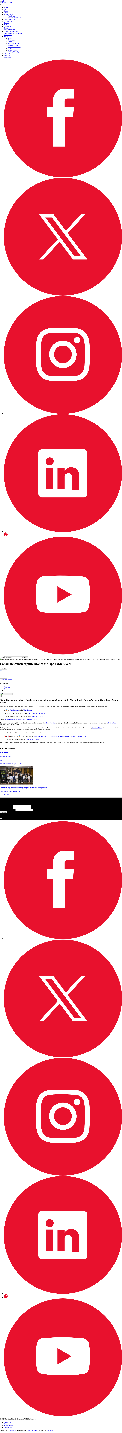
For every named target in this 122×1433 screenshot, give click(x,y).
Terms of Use (8, 1427)
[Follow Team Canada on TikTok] (6, 536)
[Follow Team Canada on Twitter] (63, 295)
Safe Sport (7, 53)
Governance (11, 40)
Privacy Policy (8, 1425)
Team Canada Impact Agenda (13, 33)
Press (5, 24)
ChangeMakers (11, 1430)
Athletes (6, 9)
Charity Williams (97, 728)
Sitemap (6, 1424)
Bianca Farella (50, 723)
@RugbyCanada (54, 736)
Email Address (7, 810)
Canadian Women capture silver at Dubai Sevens (21, 720)
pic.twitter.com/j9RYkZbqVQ (38, 713)
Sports (6, 11)
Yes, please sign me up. (9, 819)
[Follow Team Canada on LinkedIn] (63, 531)
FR (3, 1)
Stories (6, 7)
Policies (10, 41)
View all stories (4, 795)
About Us (7, 36)
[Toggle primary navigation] (1, 1)
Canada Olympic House (11, 31)
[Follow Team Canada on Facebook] (63, 177)
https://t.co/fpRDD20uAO (41, 736)
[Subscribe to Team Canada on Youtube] (63, 654)
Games (6, 12)
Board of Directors (13, 43)
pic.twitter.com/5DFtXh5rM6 (79, 736)
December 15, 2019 (37, 716)
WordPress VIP (51, 1430)
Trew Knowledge (32, 1430)
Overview (11, 38)
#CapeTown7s (27, 710)
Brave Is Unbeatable (10, 30)
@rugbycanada (14, 710)
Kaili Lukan (112, 723)
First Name (6, 806)
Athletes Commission (14, 47)
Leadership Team (13, 45)
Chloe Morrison (7, 680)
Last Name (6, 808)
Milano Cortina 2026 (10, 14)
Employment (8, 35)
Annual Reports (12, 50)
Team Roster (11, 16)
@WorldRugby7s (65, 736)
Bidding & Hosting (13, 52)
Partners (6, 23)
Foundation (7, 26)
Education (7, 28)
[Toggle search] (1, 4)
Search (2, 657)
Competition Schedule (14, 18)
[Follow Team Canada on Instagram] (63, 413)
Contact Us (7, 57)
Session (10, 48)
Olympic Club (8, 21)
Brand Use (7, 55)
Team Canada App (9, 19)
